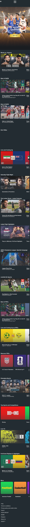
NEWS (2, 515)
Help (2, 503)
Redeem (3, 517)
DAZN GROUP (5, 512)
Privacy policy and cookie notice (9, 508)
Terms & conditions (5, 506)
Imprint (2, 510)
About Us (3, 519)
